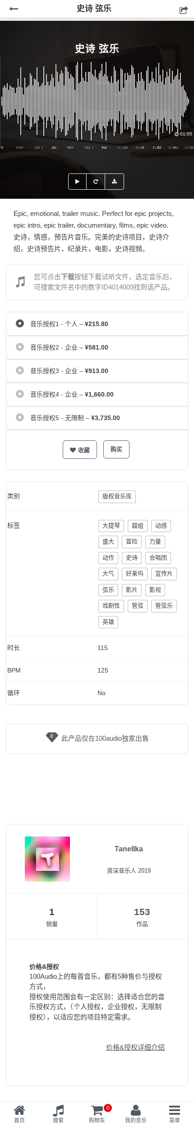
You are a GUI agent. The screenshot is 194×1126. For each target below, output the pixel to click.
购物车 (99, 1114)
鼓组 (137, 525)
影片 (132, 589)
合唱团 (158, 557)
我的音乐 (136, 1120)
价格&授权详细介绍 (135, 1047)
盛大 (108, 541)
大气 (108, 573)
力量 (155, 541)
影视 (155, 589)
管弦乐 (164, 605)
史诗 (132, 557)
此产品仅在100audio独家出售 (105, 738)
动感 (161, 525)
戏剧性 (111, 605)
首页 (19, 1120)
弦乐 (108, 589)
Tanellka (129, 849)
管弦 (137, 605)
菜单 (174, 1120)
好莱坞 (134, 573)
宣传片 (164, 573)
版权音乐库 (117, 496)
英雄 (108, 621)
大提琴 (111, 525)
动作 (108, 557)
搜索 (58, 1120)
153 (142, 911)
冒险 (132, 541)
